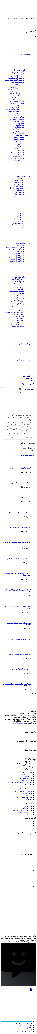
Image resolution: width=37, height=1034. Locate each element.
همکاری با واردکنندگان (24, 806)
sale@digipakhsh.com (20, 723)
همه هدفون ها (19, 145)
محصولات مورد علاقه (24, 778)
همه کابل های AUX (17, 103)
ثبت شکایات (28, 776)
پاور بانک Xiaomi (18, 127)
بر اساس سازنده (18, 192)
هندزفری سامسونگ (17, 152)
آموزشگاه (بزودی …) (25, 799)
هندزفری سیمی (18, 154)
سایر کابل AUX (18, 99)
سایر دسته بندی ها (18, 306)
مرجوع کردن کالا (26, 780)
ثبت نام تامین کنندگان (24, 812)
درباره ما (29, 378)
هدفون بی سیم (19, 139)
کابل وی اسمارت (18, 82)
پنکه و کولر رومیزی (17, 314)
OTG (22, 214)
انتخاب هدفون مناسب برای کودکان (21, 639)
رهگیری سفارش (24, 344)
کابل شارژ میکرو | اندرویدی (14, 80)
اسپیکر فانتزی (19, 184)
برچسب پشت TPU (17, 324)
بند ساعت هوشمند (18, 326)
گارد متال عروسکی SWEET (14, 247)
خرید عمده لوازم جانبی (24, 384)
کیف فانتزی (20, 297)
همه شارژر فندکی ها (17, 119)
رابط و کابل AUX (18, 95)
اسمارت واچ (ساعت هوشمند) (14, 312)
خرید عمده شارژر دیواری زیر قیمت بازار (19, 527)
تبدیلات (22, 212)
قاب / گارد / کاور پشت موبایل (15, 243)
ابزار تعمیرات (19, 310)
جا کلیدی (21, 289)
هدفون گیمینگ (19, 143)
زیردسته (21, 178)
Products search (29, 18)
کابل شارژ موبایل (18, 72)
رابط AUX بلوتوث (18, 97)
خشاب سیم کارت (18, 316)
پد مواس (21, 302)
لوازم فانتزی (19, 281)
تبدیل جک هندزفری (17, 156)
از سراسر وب (27, 454)
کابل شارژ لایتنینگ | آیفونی (15, 78)
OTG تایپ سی (19, 218)
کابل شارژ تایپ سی (17, 76)
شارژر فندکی (19, 113)
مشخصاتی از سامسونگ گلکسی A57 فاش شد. (18, 558)
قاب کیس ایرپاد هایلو (17, 261)
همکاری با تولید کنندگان (24, 808)
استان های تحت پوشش (24, 793)
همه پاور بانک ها (18, 133)
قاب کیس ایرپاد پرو (17, 259)
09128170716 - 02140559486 (26, 715)
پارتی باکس (20, 190)
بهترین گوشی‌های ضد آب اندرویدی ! (21, 497)
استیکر (21, 293)
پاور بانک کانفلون (18, 129)
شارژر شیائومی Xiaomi (16, 111)
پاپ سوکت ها (19, 285)
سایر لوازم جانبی (19, 277)
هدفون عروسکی (18, 141)
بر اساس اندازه (19, 194)
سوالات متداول (27, 772)
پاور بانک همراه (19, 125)
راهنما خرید (28, 380)
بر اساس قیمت (18, 196)
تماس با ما (26, 376)
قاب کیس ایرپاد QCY (16, 257)
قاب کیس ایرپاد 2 (18, 253)
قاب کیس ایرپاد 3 (18, 255)
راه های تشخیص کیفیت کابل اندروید (21, 483)
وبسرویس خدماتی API (24, 797)
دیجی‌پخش (30, 389)
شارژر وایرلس (19, 121)
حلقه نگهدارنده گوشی (16, 291)
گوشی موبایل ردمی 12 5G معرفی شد (20, 468)
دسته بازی (20, 304)
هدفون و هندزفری (22, 135)
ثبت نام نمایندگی (26, 795)
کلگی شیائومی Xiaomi (16, 91)
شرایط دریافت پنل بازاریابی (22, 791)
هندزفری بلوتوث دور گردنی (14, 158)
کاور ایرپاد (20, 251)
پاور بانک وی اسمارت (17, 131)
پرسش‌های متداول (23, 360)
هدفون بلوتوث (19, 137)
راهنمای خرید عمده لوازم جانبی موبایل (19, 782)
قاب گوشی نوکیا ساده (16, 249)
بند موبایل (20, 287)
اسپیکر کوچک (19, 186)
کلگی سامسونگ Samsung (15, 89)
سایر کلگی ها (19, 86)
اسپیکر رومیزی (18, 182)
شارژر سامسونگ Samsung (15, 109)
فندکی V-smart (19, 117)
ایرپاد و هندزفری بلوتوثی (16, 160)
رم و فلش (20, 308)
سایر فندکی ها (19, 115)
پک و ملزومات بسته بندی (15, 295)
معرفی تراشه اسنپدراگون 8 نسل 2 (21, 669)
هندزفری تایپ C (18, 150)
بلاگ (30, 382)
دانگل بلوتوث (19, 225)
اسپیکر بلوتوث (20, 176)
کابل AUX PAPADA (17, 101)
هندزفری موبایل (18, 146)
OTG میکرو (20, 219)
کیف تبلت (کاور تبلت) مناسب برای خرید (20, 654)
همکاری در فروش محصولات (22, 810)
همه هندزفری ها (18, 148)
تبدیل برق (20, 123)
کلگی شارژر (20, 84)
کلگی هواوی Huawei (17, 93)
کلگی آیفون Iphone (17, 88)
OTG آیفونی (20, 216)
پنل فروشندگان (27, 814)
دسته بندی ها (25, 54)
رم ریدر (21, 227)
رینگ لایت (20, 322)
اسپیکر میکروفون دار (16, 188)
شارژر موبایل (19, 105)
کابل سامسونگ (19, 74)
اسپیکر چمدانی (19, 180)
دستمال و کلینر (19, 299)
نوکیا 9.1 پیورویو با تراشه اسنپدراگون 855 (19, 512)
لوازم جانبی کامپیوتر (17, 300)
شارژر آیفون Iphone (17, 107)
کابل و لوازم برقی (19, 70)
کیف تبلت (20, 245)
